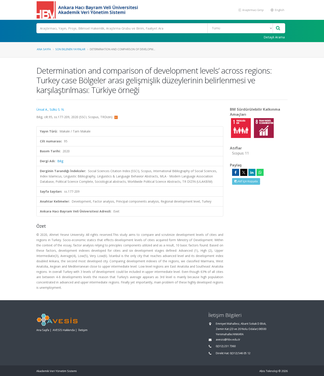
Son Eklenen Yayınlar (70, 49)
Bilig (60, 161)
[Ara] (278, 28)
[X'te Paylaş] (243, 172)
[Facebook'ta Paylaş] (235, 172)
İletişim (83, 330)
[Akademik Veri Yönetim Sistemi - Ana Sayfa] (46, 10)
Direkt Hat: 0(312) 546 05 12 (233, 353)
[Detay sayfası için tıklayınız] (241, 128)
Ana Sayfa (44, 49)
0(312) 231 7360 (226, 346)
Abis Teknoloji (268, 371)
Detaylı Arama (274, 37)
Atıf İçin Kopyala (247, 181)
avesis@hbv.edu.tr (228, 339)
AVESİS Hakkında (64, 330)
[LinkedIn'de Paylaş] (251, 172)
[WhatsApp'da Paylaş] (260, 172)
